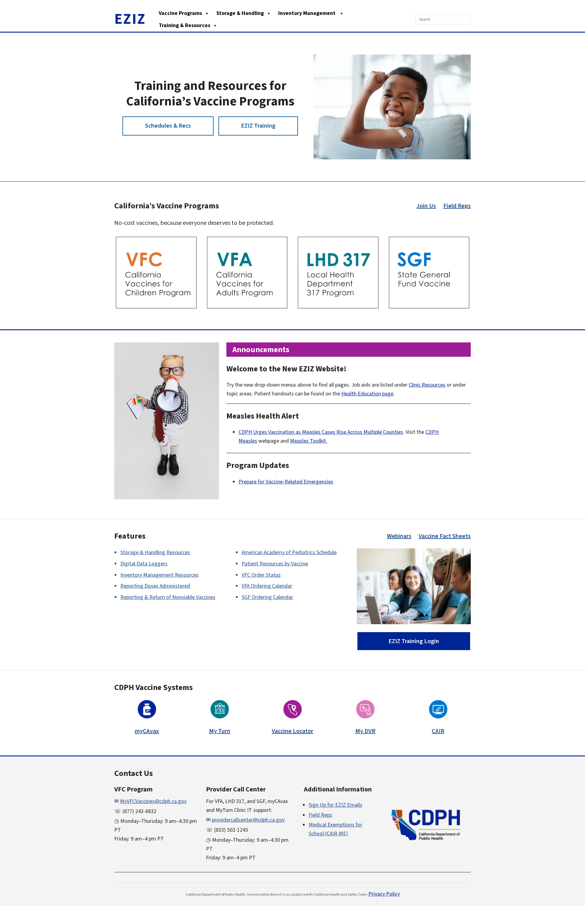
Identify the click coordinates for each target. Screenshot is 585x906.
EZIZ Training (258, 126)
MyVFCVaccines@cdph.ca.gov (153, 801)
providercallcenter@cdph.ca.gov (248, 820)
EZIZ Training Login (413, 641)
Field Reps (457, 206)
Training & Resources (184, 25)
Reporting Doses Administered (155, 586)
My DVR (365, 731)
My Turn (219, 731)
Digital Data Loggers (144, 564)
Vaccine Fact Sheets (445, 536)
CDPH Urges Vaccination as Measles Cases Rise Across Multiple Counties (321, 432)
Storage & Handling (240, 13)
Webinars (399, 536)
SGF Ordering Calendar (267, 597)
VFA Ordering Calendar (267, 586)
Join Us (426, 206)
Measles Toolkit (308, 441)
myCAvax (147, 731)
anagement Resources (159, 575)
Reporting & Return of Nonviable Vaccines (167, 597)
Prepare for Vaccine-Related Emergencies (286, 482)
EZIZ (130, 19)
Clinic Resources (427, 385)
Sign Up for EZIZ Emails (335, 805)
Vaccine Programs (180, 13)
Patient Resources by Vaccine (275, 564)
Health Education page (367, 394)
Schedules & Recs (168, 126)
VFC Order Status (261, 575)
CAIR (438, 731)
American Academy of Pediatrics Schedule (289, 552)
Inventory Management (307, 13)
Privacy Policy (384, 894)
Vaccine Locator (292, 731)
